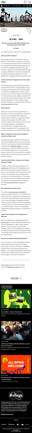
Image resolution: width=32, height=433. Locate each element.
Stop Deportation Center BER (16, 192)
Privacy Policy (8, 428)
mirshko (25, 428)
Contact (3, 424)
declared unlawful (16, 146)
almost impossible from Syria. (9, 104)
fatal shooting (5, 168)
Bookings (11, 424)
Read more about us (7, 414)
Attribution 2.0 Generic (13, 267)
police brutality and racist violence (14, 182)
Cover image (5, 265)
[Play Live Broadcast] (2, 5)
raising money (5, 222)
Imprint (4, 428)
